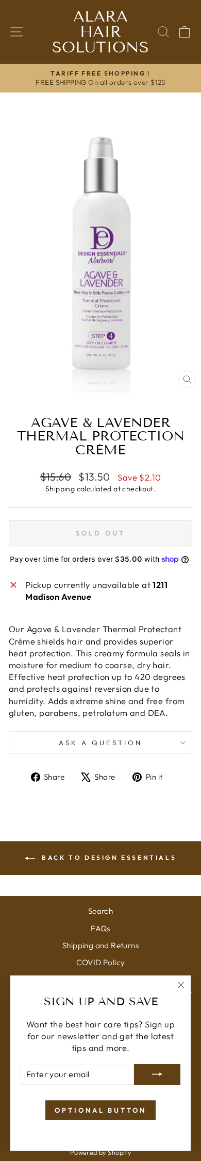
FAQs (100, 928)
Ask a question (100, 743)
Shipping (60, 488)
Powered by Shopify (100, 1152)
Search (100, 911)
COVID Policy (100, 962)
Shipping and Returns (100, 945)
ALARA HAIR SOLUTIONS (100, 32)
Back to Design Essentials (108, 857)
